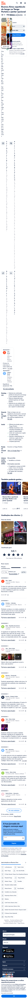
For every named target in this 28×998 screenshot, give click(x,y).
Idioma (4, 931)
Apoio (4, 962)
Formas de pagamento (8, 972)
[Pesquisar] (17, 3)
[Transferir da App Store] (8, 956)
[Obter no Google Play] (8, 951)
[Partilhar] (25, 15)
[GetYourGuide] (3, 3)
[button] (3, 33)
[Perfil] (25, 3)
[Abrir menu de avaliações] (25, 582)
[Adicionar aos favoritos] (19, 483)
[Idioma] (21, 3)
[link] (11, 496)
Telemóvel (5, 947)
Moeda (4, 939)
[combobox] (14, 574)
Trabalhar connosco (7, 969)
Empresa (4, 965)
